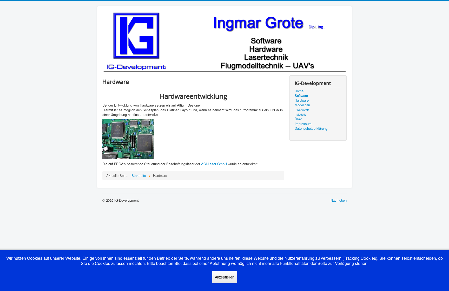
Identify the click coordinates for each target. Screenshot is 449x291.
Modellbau (302, 105)
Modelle (301, 114)
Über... (300, 119)
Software (301, 95)
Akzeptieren (224, 277)
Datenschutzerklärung (311, 128)
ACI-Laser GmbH (214, 163)
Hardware (302, 100)
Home (299, 91)
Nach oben (339, 200)
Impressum (303, 123)
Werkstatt (302, 110)
